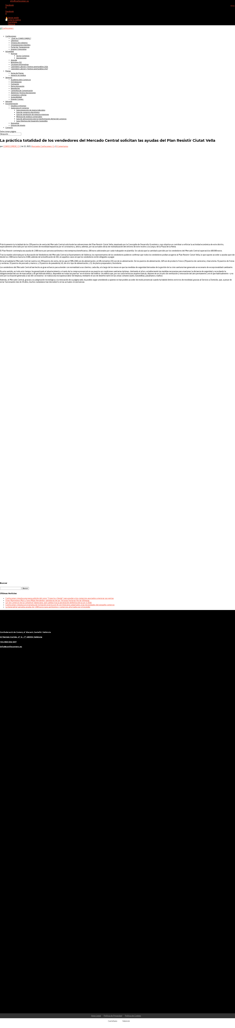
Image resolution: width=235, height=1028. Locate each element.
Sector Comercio (22, 56)
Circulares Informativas (20, 64)
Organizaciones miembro (20, 45)
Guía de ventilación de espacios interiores (32, 114)
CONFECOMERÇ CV (11, 146)
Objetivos (14, 41)
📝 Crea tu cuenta (13, 20)
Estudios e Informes (18, 106)
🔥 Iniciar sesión (12, 18)
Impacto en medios (18, 75)
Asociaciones (21, 58)
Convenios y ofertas (18, 95)
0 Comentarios (62, 146)
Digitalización (16, 82)
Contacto (9, 128)
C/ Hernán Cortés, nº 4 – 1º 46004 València (21, 637)
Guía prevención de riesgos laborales (30, 110)
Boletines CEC (16, 62)
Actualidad (9, 51)
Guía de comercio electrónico (28, 112)
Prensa (8, 71)
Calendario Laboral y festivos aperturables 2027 (29, 69)
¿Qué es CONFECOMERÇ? (21, 38)
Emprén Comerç (17, 99)
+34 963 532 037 (8, 642)
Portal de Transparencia (20, 47)
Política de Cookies (133, 1016)
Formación (15, 84)
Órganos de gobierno (19, 43)
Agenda (14, 60)
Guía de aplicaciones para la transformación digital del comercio (41, 119)
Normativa (15, 123)
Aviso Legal (96, 1016)
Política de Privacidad (113, 1016)
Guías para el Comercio (20, 108)
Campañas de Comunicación (22, 91)
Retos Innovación (17, 86)
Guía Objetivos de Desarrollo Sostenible (32, 121)
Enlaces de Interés (18, 125)
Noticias (14, 54)
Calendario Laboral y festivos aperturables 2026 (29, 67)
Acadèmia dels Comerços (21, 80)
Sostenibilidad (16, 97)
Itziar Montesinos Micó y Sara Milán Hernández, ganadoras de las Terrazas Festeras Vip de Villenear (47, 600)
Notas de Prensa (17, 73)
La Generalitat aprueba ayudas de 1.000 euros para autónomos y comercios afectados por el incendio (47, 607)
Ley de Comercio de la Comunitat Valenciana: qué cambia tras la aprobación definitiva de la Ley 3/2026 (48, 603)
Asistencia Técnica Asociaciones (23, 93)
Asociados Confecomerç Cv (43, 146)
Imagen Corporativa (18, 49)
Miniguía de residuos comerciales (29, 117)
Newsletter (15, 88)
